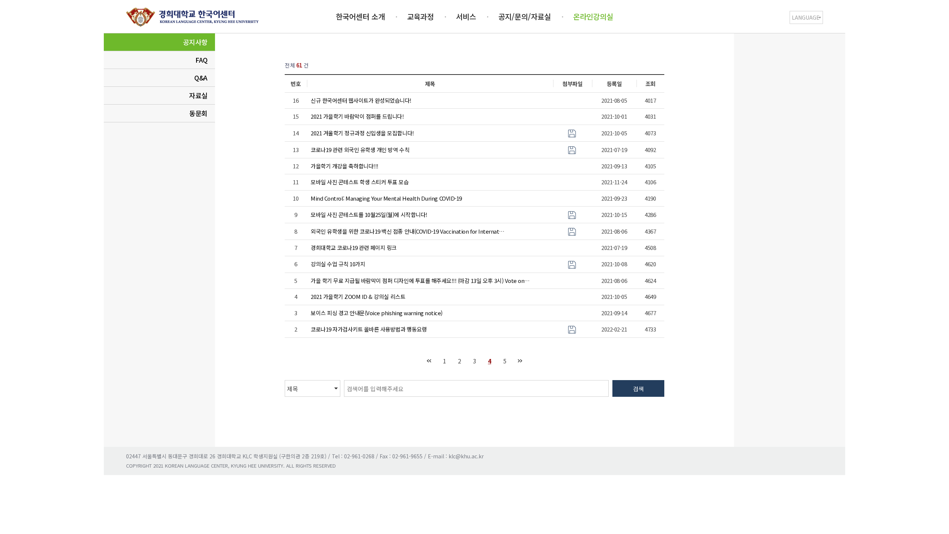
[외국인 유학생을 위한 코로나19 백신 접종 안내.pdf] (572, 231)
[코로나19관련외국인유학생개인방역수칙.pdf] (572, 149)
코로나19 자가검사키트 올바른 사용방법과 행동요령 (369, 329)
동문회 (198, 113)
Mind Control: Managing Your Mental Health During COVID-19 (386, 198)
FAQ (201, 60)
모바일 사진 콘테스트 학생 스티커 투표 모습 (360, 182)
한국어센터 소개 (360, 16)
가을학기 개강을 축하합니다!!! (344, 166)
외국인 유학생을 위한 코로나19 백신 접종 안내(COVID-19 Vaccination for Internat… (408, 231)
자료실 (198, 95)
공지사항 (195, 42)
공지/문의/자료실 (524, 16)
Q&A (201, 77)
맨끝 (520, 361)
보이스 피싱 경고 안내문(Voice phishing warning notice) (377, 313)
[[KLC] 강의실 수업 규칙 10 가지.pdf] (572, 264)
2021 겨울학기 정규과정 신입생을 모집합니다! (362, 133)
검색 (638, 388)
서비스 (466, 16)
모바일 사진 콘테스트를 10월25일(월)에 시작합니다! (369, 214)
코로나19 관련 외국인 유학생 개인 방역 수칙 (360, 150)
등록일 (614, 84)
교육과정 (420, 16)
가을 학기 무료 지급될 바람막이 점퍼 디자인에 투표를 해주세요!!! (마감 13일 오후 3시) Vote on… (420, 280)
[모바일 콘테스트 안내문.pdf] (572, 214)
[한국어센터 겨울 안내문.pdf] (572, 132)
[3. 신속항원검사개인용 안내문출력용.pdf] (572, 329)
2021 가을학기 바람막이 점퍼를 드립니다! (357, 116)
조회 (650, 84)
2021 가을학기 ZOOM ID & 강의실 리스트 (358, 296)
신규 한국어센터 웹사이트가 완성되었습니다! (361, 100)
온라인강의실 (593, 16)
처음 (429, 361)
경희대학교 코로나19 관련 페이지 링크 (354, 247)
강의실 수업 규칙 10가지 (338, 264)
